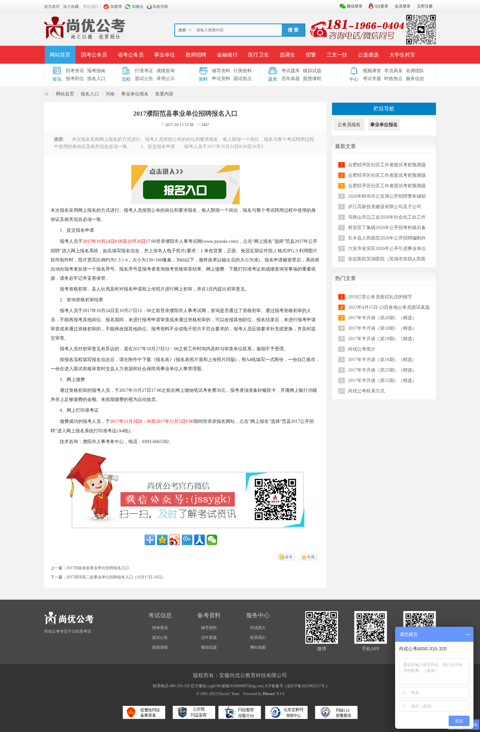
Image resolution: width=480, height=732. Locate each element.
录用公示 (165, 78)
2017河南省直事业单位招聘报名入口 (97, 568)
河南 (110, 94)
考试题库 (290, 70)
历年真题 (290, 78)
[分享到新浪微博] (174, 540)
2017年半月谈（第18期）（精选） (382, 328)
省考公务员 (131, 55)
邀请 (289, 557)
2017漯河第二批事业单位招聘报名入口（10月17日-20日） (116, 577)
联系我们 (258, 637)
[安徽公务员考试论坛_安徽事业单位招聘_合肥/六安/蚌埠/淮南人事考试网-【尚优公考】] (86, 29)
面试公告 (144, 78)
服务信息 (415, 78)
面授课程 (312, 78)
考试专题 (372, 78)
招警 (311, 55)
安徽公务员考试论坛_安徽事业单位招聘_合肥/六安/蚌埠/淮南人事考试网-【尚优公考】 (46, 94)
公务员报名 (349, 124)
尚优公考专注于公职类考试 (67, 631)
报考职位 (75, 78)
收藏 (311, 557)
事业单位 (164, 55)
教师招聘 (195, 55)
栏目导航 (384, 108)
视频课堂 (372, 70)
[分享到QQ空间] (162, 540)
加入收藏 (71, 6)
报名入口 (96, 78)
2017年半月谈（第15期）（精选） (382, 380)
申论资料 (221, 78)
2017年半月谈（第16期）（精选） (382, 359)
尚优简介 (258, 627)
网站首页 (60, 55)
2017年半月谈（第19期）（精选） (382, 338)
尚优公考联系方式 (366, 391)
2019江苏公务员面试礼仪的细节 (380, 296)
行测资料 (242, 70)
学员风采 (393, 70)
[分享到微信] (212, 540)
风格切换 (160, 6)
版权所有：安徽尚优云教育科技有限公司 (240, 675)
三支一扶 (337, 55)
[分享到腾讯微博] (187, 540)
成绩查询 (165, 70)
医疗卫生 (258, 55)
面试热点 (242, 78)
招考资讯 (75, 70)
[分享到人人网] (199, 540)
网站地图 (258, 647)
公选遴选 (368, 55)
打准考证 (144, 70)
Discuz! (269, 693)
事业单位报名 (135, 94)
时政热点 (393, 78)
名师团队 (415, 70)
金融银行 (227, 55)
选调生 (287, 55)
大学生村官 (402, 55)
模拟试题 (312, 70)
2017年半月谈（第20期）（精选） (382, 317)
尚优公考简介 (362, 349)
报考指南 (96, 70)
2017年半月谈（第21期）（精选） (382, 370)
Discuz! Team (228, 693)
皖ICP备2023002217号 (306, 686)
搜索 (182, 30)
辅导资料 (221, 70)
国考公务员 (94, 55)
